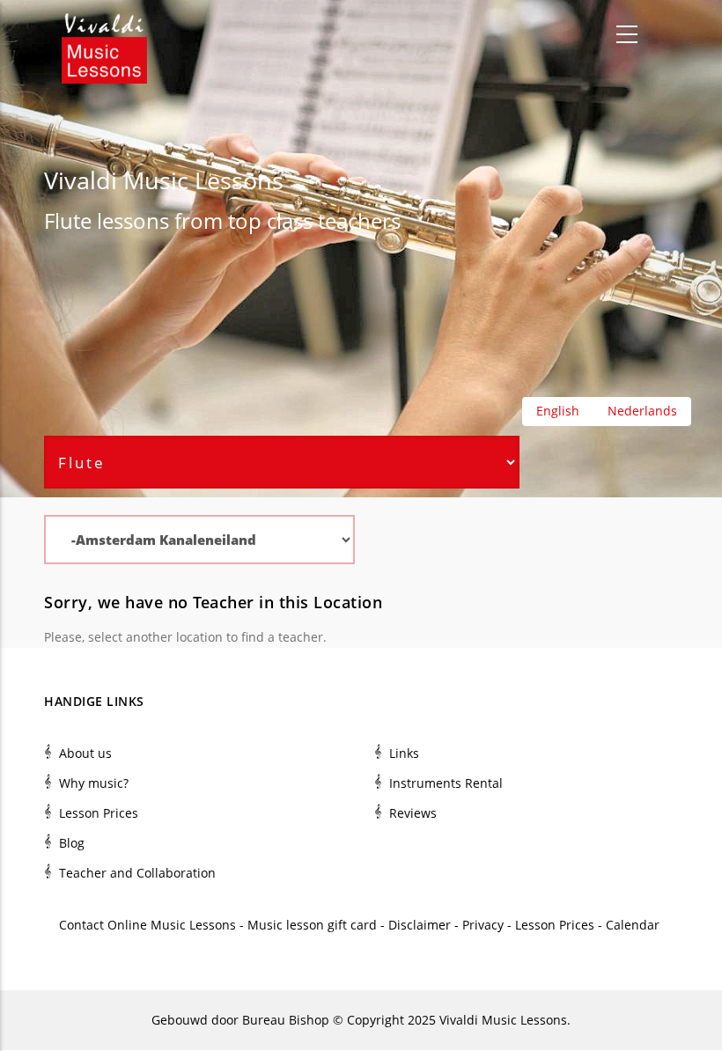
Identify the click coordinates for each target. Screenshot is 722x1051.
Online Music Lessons (171, 924)
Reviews (413, 813)
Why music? (94, 783)
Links (404, 753)
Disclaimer (419, 924)
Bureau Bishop (285, 1019)
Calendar (634, 924)
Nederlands (642, 410)
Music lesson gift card (312, 924)
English (557, 410)
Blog (72, 842)
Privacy (483, 924)
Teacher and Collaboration (137, 872)
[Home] (104, 35)
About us (85, 753)
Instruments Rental (446, 783)
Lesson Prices (98, 813)
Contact (81, 924)
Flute (68, 220)
